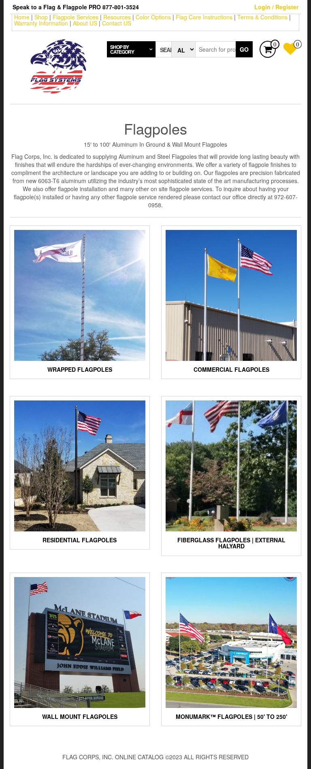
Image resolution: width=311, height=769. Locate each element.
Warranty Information (41, 23)
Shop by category (122, 49)
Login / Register (276, 7)
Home (22, 17)
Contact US (116, 23)
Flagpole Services (75, 17)
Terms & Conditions (262, 17)
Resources (117, 17)
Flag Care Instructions (204, 17)
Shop (41, 17)
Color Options (153, 17)
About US (85, 23)
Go (244, 49)
